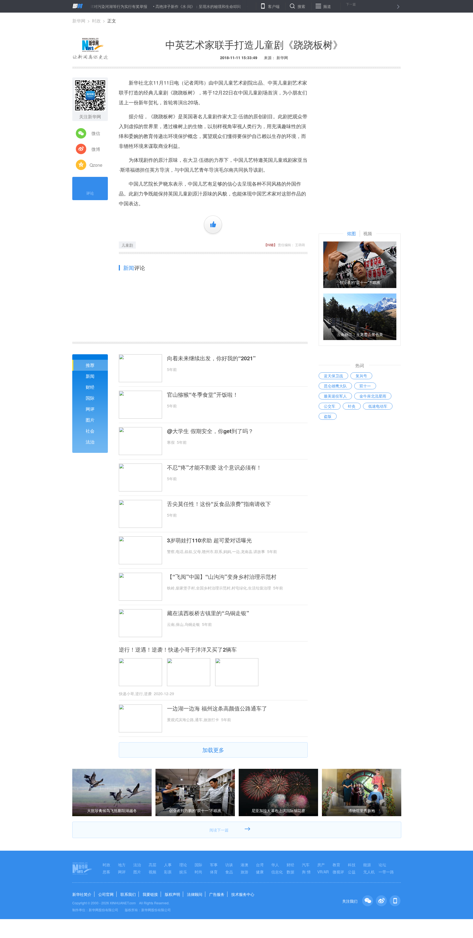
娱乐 (183, 871)
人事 (168, 864)
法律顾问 (194, 894)
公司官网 (106, 894)
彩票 (168, 871)
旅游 (244, 871)
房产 (321, 864)
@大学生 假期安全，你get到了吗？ (210, 431)
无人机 (369, 871)
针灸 (352, 406)
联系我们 (128, 894)
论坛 (382, 864)
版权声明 (172, 894)
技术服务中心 (242, 894)
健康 (260, 871)
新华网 (78, 21)
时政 (96, 21)
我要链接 (150, 894)
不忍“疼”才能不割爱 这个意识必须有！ (214, 467)
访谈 (229, 864)
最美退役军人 (335, 396)
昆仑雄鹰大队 (335, 386)
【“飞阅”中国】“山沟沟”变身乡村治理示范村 (221, 576)
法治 (90, 442)
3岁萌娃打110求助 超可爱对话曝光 (209, 540)
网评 (90, 409)
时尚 (198, 871)
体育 (214, 871)
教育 (336, 864)
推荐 (90, 365)
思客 (106, 871)
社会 (90, 431)
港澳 (244, 864)
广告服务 (216, 894)
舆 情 (306, 871)
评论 (90, 193)
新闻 (90, 376)
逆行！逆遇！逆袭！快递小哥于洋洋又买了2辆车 (178, 649)
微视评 (338, 871)
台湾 (260, 864)
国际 (90, 398)
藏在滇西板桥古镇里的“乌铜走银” (208, 613)
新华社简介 (81, 894)
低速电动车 (377, 406)
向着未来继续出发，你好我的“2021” (211, 358)
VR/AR (323, 871)
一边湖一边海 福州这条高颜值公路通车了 (217, 708)
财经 (90, 387)
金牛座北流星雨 (372, 396)
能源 (367, 864)
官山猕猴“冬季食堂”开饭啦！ (202, 394)
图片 (90, 420)
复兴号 (361, 375)
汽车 (306, 864)
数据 (290, 871)
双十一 (365, 386)
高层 (152, 864)
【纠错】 (270, 244)
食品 (229, 871)
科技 (352, 864)
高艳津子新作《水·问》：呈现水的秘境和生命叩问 (177, 6)
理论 (183, 864)
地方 (122, 864)
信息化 (277, 871)
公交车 (329, 406)
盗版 (327, 416)
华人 (275, 864)
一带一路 (386, 871)
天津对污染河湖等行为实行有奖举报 (96, 6)
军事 (214, 864)
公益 (352, 871)
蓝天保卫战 (333, 375)
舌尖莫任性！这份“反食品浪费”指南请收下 (219, 504)
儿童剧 (127, 245)
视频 (152, 871)
